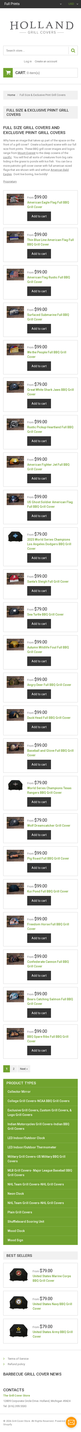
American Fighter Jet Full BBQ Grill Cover (48, 467)
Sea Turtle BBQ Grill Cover (45, 614)
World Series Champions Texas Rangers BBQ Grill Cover (49, 790)
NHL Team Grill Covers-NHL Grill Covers (36, 1184)
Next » (24, 1068)
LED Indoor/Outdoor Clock (26, 1138)
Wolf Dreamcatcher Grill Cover (48, 825)
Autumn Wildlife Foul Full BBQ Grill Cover (48, 650)
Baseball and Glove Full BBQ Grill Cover (50, 753)
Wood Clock (16, 1231)
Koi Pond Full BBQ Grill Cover (47, 891)
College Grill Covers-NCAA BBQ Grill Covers (39, 1101)
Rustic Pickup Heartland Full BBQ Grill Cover (50, 429)
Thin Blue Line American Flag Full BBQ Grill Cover (50, 242)
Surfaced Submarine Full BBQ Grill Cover (48, 317)
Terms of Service (18, 1358)
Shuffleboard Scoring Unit (26, 1221)
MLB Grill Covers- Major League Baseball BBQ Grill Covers (40, 1173)
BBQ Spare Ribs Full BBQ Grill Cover (47, 1039)
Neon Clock (16, 1193)
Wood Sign (15, 1240)
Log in (28, 61)
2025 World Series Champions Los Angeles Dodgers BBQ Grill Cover (49, 544)
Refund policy (16, 1364)
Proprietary (10, 181)
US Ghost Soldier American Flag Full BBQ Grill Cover (50, 504)
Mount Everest (26, 153)
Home (11, 95)
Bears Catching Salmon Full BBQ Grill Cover (50, 1001)
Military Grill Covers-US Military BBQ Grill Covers (36, 1159)
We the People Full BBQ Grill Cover (46, 355)
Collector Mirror (19, 1091)
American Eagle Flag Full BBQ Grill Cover (48, 205)
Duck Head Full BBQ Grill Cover (49, 717)
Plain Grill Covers (20, 1212)
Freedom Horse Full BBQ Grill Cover (48, 927)
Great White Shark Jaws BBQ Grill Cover (50, 392)
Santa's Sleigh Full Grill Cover (48, 581)
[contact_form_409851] (71, 1422)
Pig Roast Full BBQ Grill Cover (48, 858)
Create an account (46, 61)
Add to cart (39, 216)
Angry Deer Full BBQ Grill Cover (49, 685)
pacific (7, 157)
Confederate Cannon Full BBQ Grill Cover (48, 964)
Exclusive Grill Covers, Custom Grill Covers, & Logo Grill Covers (39, 1113)
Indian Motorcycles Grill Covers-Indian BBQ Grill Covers (38, 1126)
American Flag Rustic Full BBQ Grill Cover (48, 280)
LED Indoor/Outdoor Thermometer (32, 1147)
